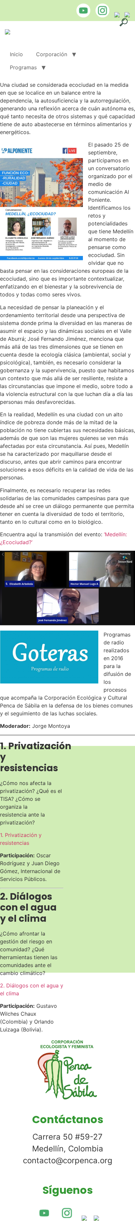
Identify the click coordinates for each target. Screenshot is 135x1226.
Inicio (16, 54)
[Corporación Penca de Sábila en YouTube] (81, 15)
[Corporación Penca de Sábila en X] (125, 15)
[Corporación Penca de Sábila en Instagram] (100, 15)
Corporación (51, 54)
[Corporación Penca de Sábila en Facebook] (115, 15)
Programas (23, 67)
